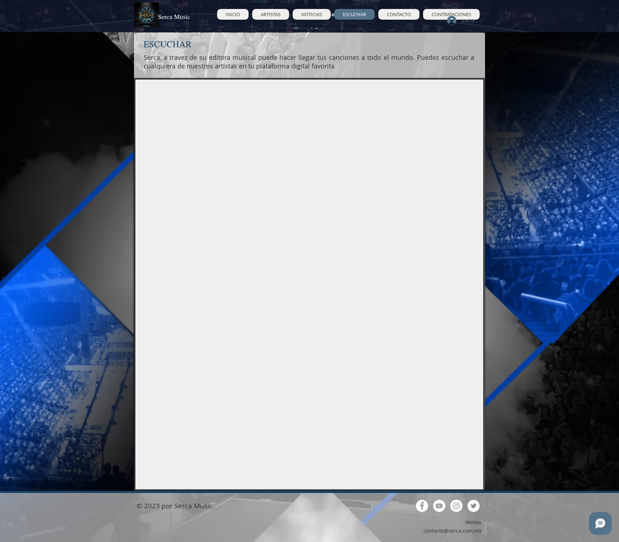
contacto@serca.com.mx (452, 530)
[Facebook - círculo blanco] (422, 506)
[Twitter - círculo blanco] (473, 506)
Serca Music (174, 16)
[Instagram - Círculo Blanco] (456, 506)
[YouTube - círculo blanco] (439, 506)
